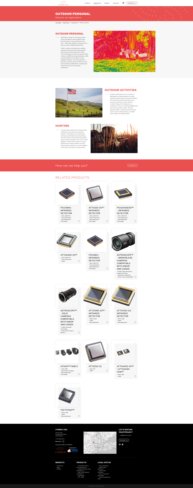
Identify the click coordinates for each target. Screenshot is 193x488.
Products (87, 3)
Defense (59, 469)
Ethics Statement (104, 465)
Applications (97, 3)
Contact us (132, 165)
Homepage (58, 22)
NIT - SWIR (81, 477)
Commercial (74, 22)
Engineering (81, 475)
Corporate (116, 3)
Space (58, 467)
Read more (58, 441)
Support (106, 3)
